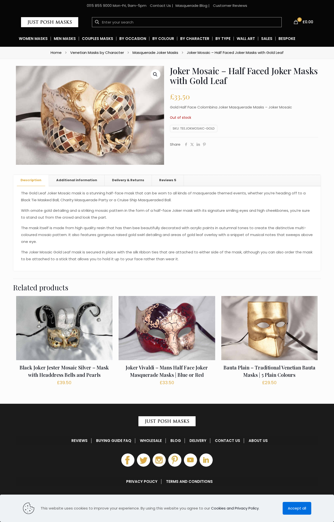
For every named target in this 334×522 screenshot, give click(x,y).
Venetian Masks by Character (97, 52)
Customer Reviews (230, 5)
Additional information (76, 180)
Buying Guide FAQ (113, 440)
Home (56, 52)
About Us (258, 440)
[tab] (31, 180)
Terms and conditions (189, 481)
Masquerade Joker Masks (155, 52)
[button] (155, 74)
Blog (175, 440)
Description (31, 180)
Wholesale (151, 440)
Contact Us (160, 5)
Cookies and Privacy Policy (235, 508)
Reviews (167, 180)
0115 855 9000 (99, 5)
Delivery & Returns (128, 180)
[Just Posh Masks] (49, 22)
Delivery (197, 440)
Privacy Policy (141, 481)
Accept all (297, 508)
